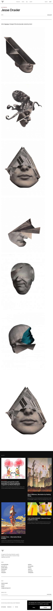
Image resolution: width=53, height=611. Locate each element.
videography (30, 572)
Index (50, 1)
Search (46, 1)
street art (30, 569)
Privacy (2, 586)
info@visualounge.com (6, 588)
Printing (29, 567)
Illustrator (7, 24)
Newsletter (3, 592)
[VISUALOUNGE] (2, 2)
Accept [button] (45, 607)
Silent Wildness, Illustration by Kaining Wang (39, 495)
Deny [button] (34, 607)
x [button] (50, 601)
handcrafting (4, 569)
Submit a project (4, 583)
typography (30, 570)
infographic (3, 572)
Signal (23, 1)
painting (29, 564)
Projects (18, 1)
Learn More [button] (46, 604)
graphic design (4, 567)
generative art (4, 566)
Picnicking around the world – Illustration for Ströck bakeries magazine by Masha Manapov (10, 483)
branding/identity (4, 564)
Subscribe (49, 594)
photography (30, 566)
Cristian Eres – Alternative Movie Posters (11, 537)
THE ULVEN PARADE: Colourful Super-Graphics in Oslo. (39, 519)
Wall (27, 1)
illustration (4, 7)
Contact (3, 584)
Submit (31, 1)
